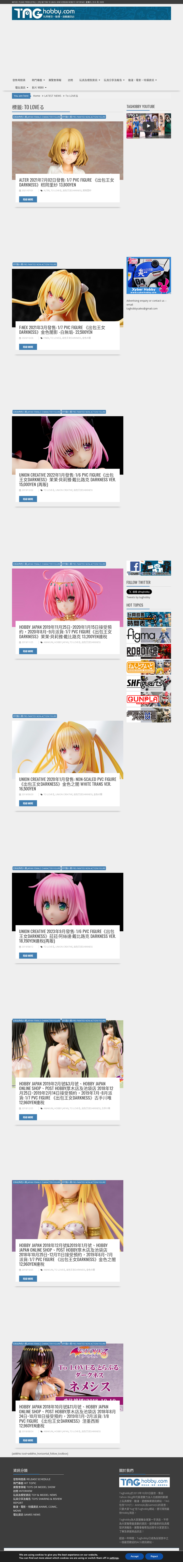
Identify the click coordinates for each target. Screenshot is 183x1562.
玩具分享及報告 (113, 80)
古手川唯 (106, 1108)
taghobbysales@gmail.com (142, 308)
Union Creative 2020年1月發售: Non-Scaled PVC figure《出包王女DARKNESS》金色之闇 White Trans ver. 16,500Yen (67, 784)
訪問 (70, 80)
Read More (28, 199)
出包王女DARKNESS (72, 190)
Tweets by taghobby (138, 597)
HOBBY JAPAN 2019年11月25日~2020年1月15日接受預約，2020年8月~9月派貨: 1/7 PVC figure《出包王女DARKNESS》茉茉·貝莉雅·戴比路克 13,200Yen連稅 (65, 631)
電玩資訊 (20, 87)
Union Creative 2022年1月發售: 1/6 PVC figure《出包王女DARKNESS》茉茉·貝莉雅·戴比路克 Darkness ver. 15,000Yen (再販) (67, 479)
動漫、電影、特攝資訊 (141, 80)
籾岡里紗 (87, 190)
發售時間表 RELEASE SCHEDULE (31, 1479)
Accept (135, 1556)
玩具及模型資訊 (88, 80)
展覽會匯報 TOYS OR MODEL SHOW (34, 1487)
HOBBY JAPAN (61, 642)
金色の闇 (86, 338)
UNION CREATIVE (64, 490)
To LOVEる (56, 190)
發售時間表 (19, 80)
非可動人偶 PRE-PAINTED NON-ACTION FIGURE (83, 116)
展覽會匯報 (55, 80)
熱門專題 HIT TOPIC (24, 1483)
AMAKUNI (48, 642)
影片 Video (38, 87)
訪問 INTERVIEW (22, 1491)
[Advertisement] (91, 48)
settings (114, 1558)
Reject (154, 1556)
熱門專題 (37, 80)
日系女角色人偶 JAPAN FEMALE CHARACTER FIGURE (36, 116)
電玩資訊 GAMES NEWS (26, 1514)
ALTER (47, 190)
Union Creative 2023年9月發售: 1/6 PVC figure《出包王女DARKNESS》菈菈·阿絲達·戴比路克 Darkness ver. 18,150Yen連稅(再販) (67, 936)
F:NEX (46, 338)
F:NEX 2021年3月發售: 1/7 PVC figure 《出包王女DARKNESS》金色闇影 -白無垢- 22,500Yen (62, 329)
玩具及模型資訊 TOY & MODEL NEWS (35, 1495)
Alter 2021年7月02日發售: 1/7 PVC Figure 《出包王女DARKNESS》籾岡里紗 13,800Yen (66, 182)
